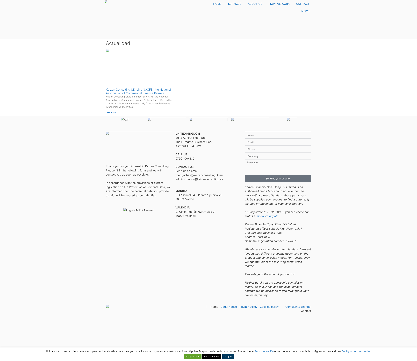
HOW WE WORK (279, 3)
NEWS (305, 11)
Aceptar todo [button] (193, 356)
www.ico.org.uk (267, 216)
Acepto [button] (228, 356)
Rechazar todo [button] (211, 356)
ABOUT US (255, 3)
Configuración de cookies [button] (355, 351)
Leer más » (111, 112)
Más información (264, 351)
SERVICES (234, 3)
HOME (217, 3)
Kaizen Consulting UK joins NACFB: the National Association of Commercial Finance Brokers (138, 91)
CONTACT (302, 3)
